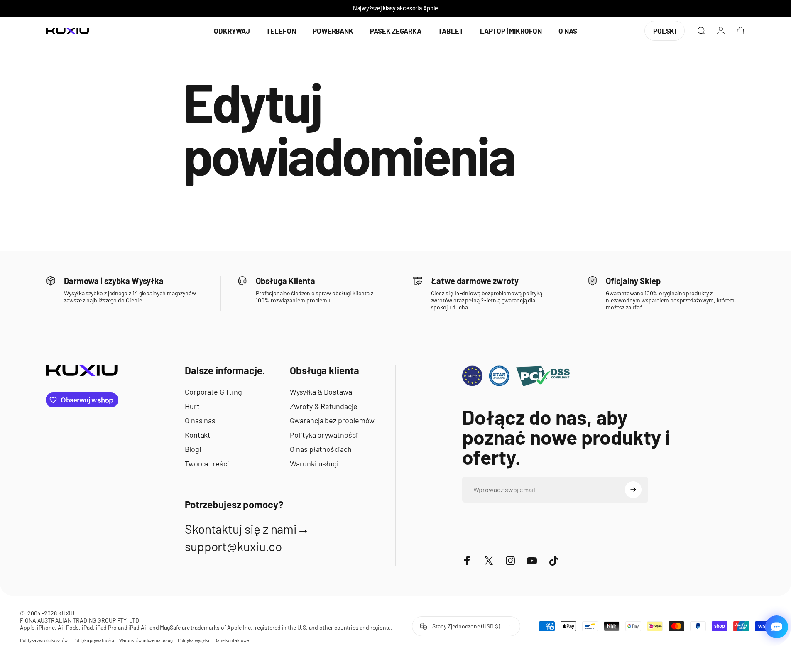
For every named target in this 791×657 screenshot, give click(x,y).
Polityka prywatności (324, 434)
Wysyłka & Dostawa (321, 391)
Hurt (192, 406)
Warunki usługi (314, 463)
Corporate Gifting (213, 391)
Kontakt (198, 434)
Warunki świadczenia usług (146, 640)
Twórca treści (207, 463)
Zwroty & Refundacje (323, 406)
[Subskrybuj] (633, 489)
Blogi (193, 449)
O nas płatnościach (321, 449)
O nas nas (200, 420)
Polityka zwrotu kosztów (44, 640)
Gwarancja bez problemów (332, 420)
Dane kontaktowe (231, 640)
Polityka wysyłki (194, 640)
